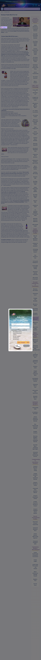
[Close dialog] (31, 309)
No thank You (26, 345)
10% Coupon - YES (23, 342)
